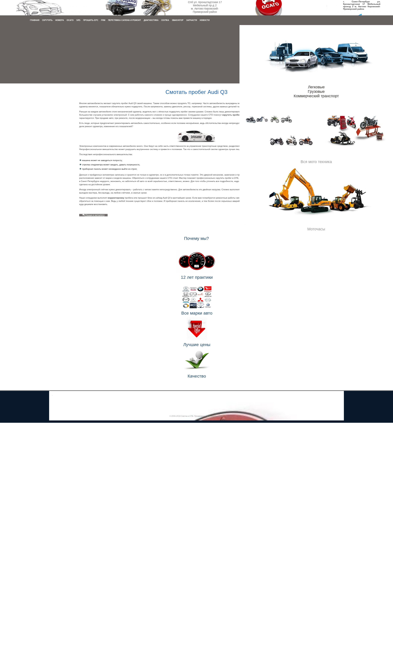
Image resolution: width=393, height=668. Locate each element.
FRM (103, 20)
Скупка (165, 20)
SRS (78, 20)
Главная (34, 20)
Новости (205, 20)
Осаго (70, 20)
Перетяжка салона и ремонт (124, 20)
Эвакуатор (177, 20)
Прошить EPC (90, 20)
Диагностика (151, 20)
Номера (59, 20)
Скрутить (47, 20)
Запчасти (191, 20)
